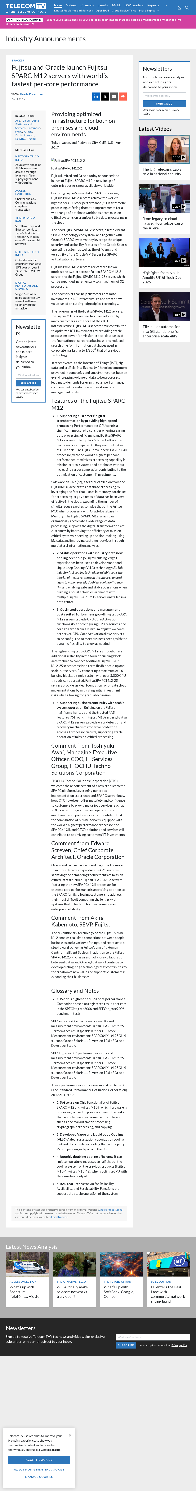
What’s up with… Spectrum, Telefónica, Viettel (25, 1292)
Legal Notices (59, 1216)
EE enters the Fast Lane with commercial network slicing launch (168, 1294)
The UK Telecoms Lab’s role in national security (161, 171)
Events (103, 5)
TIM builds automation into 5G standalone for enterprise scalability (161, 331)
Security (169, 12)
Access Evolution (23, 192)
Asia (17, 120)
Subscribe (28, 383)
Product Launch (24, 135)
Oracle (28, 131)
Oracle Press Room (32, 94)
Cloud (26, 120)
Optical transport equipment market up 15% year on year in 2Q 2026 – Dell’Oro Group (28, 267)
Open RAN (102, 10)
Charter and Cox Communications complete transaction (25, 204)
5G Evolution (161, 1281)
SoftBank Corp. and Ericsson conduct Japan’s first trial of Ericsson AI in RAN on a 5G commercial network (27, 234)
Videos (71, 5)
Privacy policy (179, 1345)
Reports (153, 5)
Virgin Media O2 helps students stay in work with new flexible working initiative (27, 301)
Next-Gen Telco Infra (27, 158)
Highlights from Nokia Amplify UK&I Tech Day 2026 (161, 277)
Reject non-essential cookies (38, 1469)
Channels (87, 5)
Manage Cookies (39, 1476)
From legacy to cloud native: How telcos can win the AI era (164, 223)
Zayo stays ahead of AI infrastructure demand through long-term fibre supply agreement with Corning (28, 173)
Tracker (17, 60)
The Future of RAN (25, 219)
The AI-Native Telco (71, 1281)
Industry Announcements (46, 38)
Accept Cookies (39, 1459)
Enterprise (34, 127)
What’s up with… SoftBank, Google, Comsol (119, 1292)
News (58, 5)
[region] (39, 1458)
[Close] (70, 1435)
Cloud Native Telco (124, 10)
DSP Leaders (134, 5)
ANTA (116, 5)
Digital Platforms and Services (73, 10)
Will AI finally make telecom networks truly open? (72, 1292)
